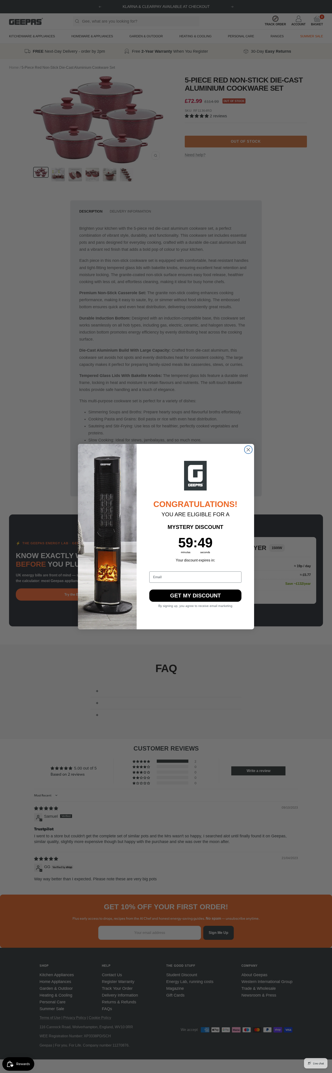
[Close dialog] (248, 450)
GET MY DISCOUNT (195, 595)
